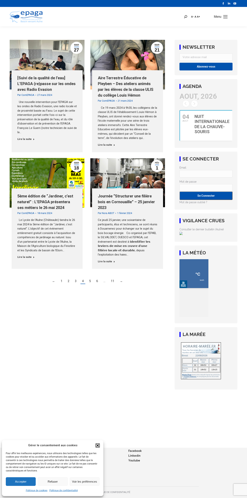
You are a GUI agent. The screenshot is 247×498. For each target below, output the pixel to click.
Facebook (135, 450)
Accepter (20, 481)
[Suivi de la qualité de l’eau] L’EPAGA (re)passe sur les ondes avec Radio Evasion (46, 84)
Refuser (53, 481)
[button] (98, 445)
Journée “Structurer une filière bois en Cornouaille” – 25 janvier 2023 (126, 202)
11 (112, 281)
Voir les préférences (84, 481)
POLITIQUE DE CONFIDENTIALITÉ (112, 492)
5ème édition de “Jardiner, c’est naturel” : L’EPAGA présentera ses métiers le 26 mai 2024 (45, 202)
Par (25, 95)
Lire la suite (24, 139)
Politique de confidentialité (63, 490)
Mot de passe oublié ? (193, 202)
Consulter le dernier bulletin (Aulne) (201, 229)
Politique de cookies (36, 490)
